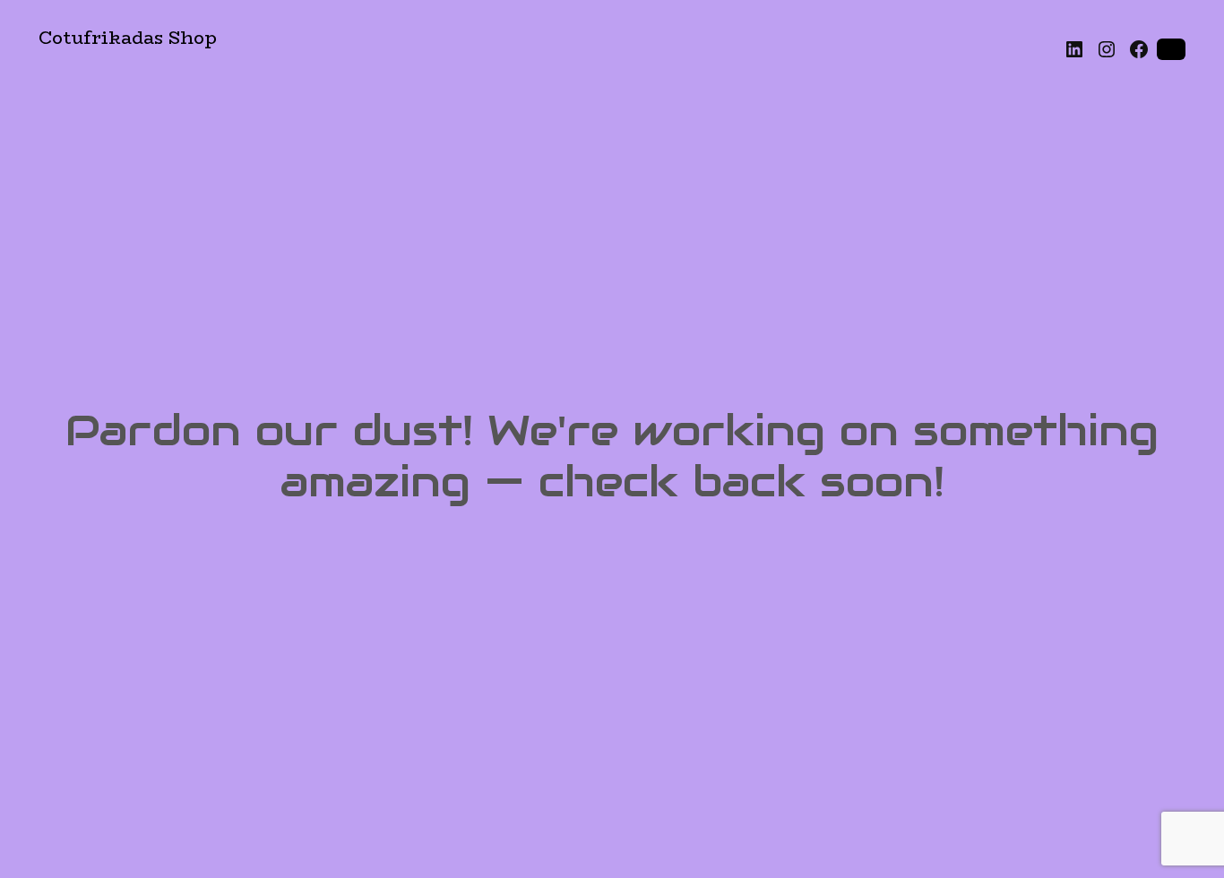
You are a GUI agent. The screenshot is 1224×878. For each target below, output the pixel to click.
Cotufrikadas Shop (128, 37)
